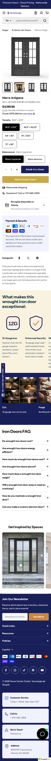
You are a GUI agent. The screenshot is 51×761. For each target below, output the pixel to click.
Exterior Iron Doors (21, 30)
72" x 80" (9, 144)
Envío (4, 110)
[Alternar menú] (4, 13)
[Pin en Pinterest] (37, 258)
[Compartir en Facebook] (19, 258)
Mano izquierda (13, 159)
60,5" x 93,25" (30, 127)
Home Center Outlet (20, 681)
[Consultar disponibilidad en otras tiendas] (43, 205)
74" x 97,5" (26, 135)
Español (6, 649)
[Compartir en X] (28, 258)
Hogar (5, 30)
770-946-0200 (32, 193)
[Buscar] (44, 20)
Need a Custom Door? (26, 179)
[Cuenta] (41, 13)
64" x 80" (9, 135)
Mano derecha (35, 159)
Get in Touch (16, 729)
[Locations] (35, 13)
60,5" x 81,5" (11, 127)
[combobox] (25, 20)
